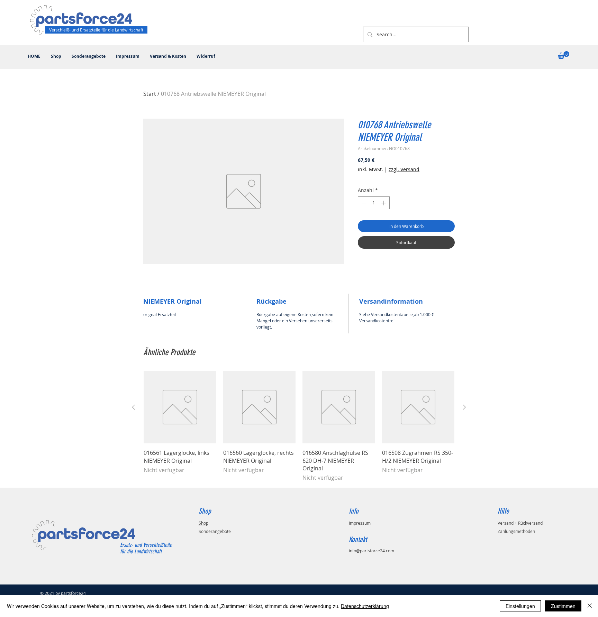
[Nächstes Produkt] (464, 407)
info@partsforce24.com (371, 550)
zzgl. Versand (404, 169)
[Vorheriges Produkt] (133, 407)
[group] (299, 426)
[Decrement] (363, 203)
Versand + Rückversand (520, 523)
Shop (203, 523)
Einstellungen (520, 605)
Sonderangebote (215, 531)
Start (149, 94)
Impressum (360, 523)
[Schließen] (590, 605)
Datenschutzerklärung (365, 605)
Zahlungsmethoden (516, 531)
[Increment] (384, 203)
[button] (563, 55)
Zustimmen (563, 605)
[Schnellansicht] (180, 407)
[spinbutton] (374, 203)
